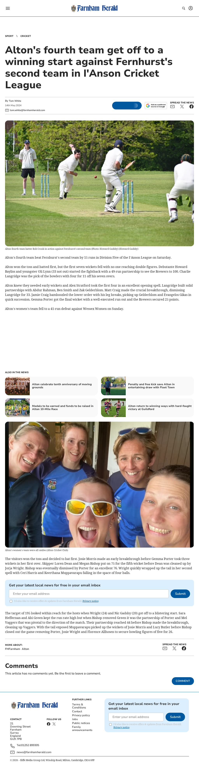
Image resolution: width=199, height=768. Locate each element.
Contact (77, 711)
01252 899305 (30, 745)
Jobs (75, 719)
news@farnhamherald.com (34, 752)
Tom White (15, 100)
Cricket (25, 36)
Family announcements (82, 728)
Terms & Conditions (79, 706)
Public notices (81, 723)
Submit (180, 594)
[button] (7, 8)
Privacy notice (91, 601)
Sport (9, 36)
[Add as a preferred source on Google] (156, 105)
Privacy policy (81, 715)
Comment (183, 681)
